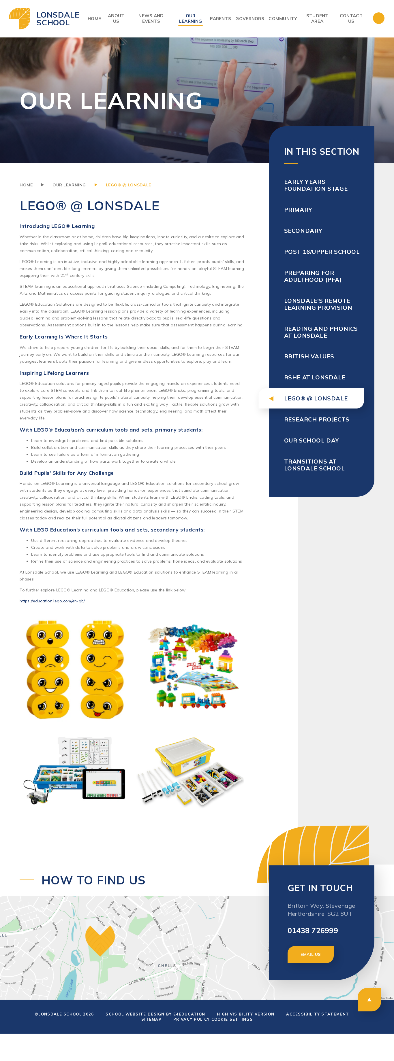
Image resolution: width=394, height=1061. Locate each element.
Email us (310, 954)
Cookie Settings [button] (232, 1019)
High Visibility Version (245, 1014)
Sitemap (151, 1019)
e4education (189, 1014)
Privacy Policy (191, 1019)
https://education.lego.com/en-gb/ (52, 601)
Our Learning (69, 185)
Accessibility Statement (317, 1014)
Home (26, 185)
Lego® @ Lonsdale (128, 185)
